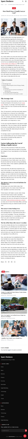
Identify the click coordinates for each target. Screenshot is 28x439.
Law (6, 4)
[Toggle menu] (25, 1)
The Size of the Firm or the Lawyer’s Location (14, 93)
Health (2, 395)
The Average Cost (6, 83)
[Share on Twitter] (5, 262)
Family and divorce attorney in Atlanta (16, 200)
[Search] (22, 1)
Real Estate (3, 384)
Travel (2, 398)
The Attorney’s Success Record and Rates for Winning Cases (14, 90)
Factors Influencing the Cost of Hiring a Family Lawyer (13, 86)
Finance (2, 377)
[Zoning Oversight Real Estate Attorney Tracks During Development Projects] (14, 282)
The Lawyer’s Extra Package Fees (11, 92)
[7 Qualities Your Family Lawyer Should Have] (14, 328)
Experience (6, 88)
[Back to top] (24, 435)
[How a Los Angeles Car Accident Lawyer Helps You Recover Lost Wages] (14, 305)
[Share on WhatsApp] (14, 262)
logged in (9, 350)
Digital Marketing (4, 388)
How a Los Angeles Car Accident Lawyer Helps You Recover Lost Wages (13, 316)
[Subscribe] (26, 430)
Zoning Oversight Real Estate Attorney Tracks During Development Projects (13, 293)
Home (2, 4)
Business (3, 373)
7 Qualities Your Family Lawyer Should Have (11, 338)
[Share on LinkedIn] (11, 262)
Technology (3, 391)
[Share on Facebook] (8, 262)
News (2, 370)
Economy (3, 380)
